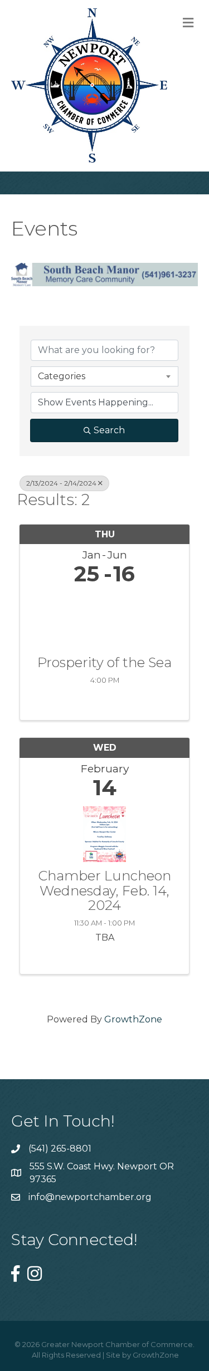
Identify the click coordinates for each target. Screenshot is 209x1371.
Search (109, 430)
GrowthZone (133, 1019)
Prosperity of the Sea (104, 662)
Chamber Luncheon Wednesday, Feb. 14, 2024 (104, 891)
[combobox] (104, 376)
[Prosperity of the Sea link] (104, 617)
